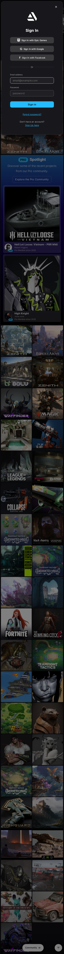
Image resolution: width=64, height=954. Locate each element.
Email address (16, 74)
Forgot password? (32, 114)
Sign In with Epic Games (34, 40)
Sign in (32, 104)
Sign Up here (32, 125)
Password (14, 87)
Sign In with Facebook (33, 57)
